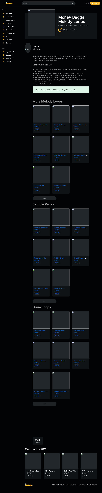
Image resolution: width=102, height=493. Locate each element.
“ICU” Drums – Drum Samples (87, 472)
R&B (70, 25)
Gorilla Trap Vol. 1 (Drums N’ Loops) (70, 472)
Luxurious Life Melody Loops (39, 186)
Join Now (73, 90)
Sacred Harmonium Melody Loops (41, 126)
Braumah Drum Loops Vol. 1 (79, 362)
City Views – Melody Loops (50, 472)
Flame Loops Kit (40, 258)
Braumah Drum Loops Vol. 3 (39, 362)
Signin (87, 3)
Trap (75, 25)
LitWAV (36, 47)
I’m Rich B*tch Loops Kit (59, 259)
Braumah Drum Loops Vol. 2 (59, 362)
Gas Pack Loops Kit (41, 228)
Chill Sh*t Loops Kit (41, 288)
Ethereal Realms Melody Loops (79, 126)
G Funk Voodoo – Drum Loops (40, 392)
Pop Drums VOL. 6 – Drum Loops (32, 472)
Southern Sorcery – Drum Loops (61, 392)
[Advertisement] (61, 422)
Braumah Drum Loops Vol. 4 (79, 332)
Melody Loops (62, 25)
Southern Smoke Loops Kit (80, 229)
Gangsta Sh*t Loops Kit (59, 289)
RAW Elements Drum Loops (39, 332)
